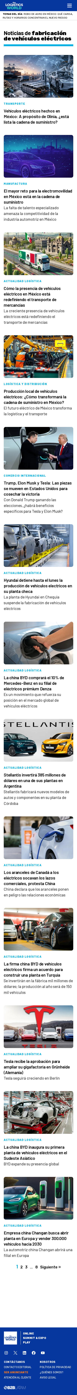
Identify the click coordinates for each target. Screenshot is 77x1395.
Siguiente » (50, 1267)
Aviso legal (48, 1377)
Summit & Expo (34, 1338)
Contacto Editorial (18, 1367)
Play (26, 1342)
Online (28, 1333)
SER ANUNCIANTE (16, 1372)
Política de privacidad (55, 1367)
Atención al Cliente (17, 1377)
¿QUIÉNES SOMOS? (51, 1372)
